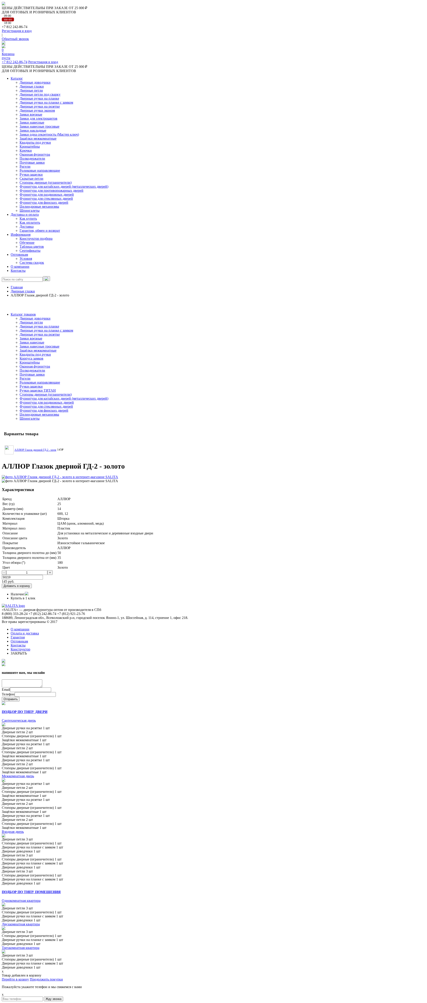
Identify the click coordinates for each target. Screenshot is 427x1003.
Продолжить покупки (46, 979)
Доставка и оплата (25, 214)
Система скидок (32, 262)
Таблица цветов (32, 246)
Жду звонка (53, 999)
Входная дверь (13, 832)
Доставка (27, 226)
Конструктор (20, 649)
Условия (26, 258)
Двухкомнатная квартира (21, 924)
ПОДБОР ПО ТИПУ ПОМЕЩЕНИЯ (31, 892)
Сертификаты (30, 250)
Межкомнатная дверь (18, 776)
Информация (20, 234)
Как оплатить (30, 222)
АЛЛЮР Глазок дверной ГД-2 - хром (35, 449)
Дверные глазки (23, 291)
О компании (20, 266)
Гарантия (18, 637)
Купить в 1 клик (23, 598)
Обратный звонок (15, 39)
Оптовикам (19, 254)
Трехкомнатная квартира (20, 948)
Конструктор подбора (36, 238)
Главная (17, 287)
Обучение (27, 242)
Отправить (11, 699)
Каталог (17, 78)
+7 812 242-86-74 (14, 62)
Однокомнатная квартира (21, 900)
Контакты (18, 270)
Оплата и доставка (25, 633)
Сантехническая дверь (19, 720)
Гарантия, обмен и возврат (40, 230)
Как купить (28, 218)
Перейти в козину (15, 979)
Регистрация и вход (17, 31)
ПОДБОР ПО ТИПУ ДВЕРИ (24, 712)
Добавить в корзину (17, 586)
